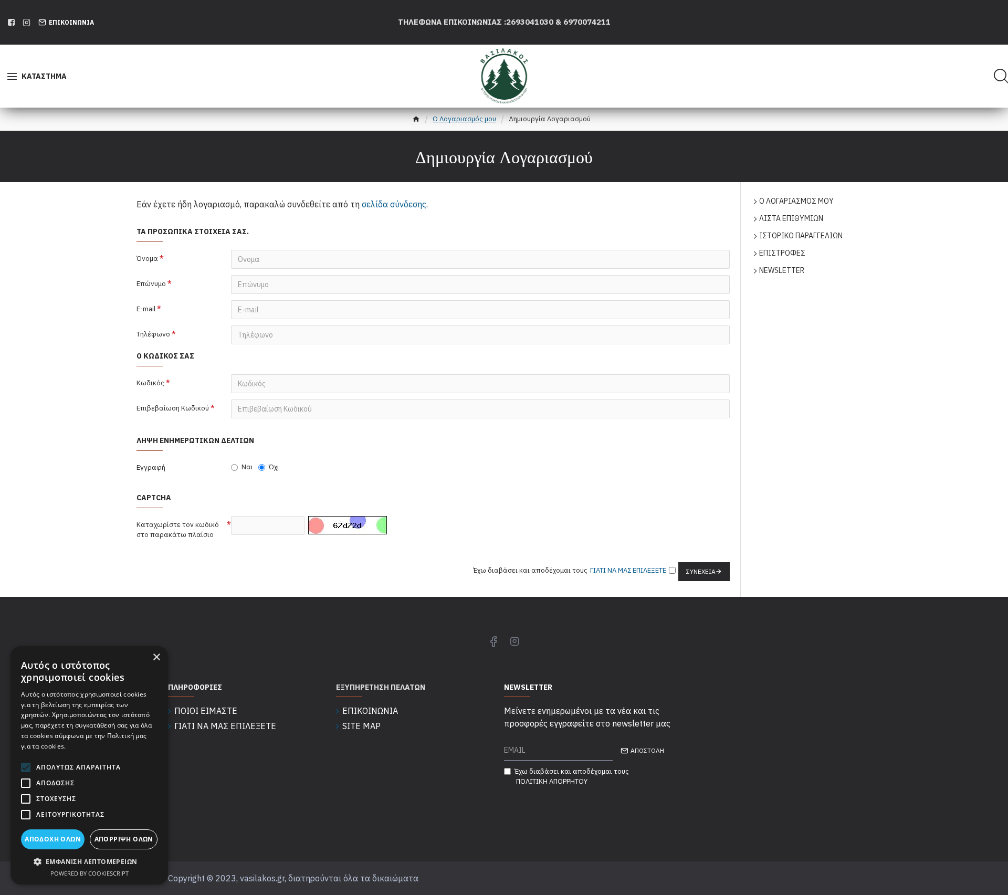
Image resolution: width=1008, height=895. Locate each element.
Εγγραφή (150, 467)
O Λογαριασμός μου (464, 118)
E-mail (145, 308)
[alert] (89, 765)
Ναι (247, 466)
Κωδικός (150, 382)
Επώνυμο (151, 283)
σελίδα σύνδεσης (394, 204)
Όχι (274, 466)
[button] (89, 861)
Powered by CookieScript (89, 873)
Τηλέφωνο (153, 334)
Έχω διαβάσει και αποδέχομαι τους (571, 776)
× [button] (156, 657)
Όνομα (147, 258)
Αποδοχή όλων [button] (53, 839)
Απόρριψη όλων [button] (123, 839)
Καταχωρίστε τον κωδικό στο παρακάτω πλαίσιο (177, 530)
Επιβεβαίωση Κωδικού (172, 408)
